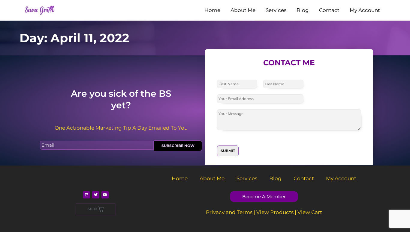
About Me (243, 10)
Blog (303, 10)
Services (276, 10)
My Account (365, 10)
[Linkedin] (86, 194)
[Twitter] (95, 194)
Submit (228, 150)
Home (212, 10)
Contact (329, 10)
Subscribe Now (177, 145)
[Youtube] (105, 194)
